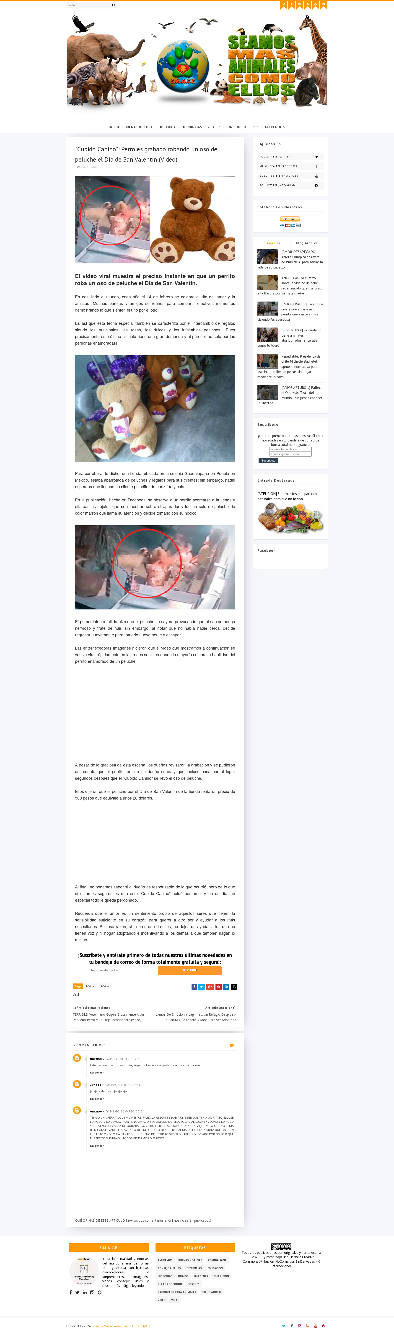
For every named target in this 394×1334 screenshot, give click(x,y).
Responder (97, 1072)
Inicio (114, 127)
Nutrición (221, 1276)
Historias (169, 127)
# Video (91, 986)
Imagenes (201, 1276)
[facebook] (291, 5)
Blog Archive (307, 243)
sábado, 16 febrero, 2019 (123, 1059)
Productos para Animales (177, 1292)
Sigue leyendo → (135, 1285)
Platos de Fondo (170, 1284)
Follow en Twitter (275, 156)
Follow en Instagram (278, 185)
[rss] (307, 5)
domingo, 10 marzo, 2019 (124, 1111)
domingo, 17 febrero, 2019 (121, 1085)
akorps (95, 1085)
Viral (212, 127)
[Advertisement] (155, 846)
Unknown (97, 1059)
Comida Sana (217, 1260)
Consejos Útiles (241, 127)
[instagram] (299, 5)
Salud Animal (212, 1292)
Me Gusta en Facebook (278, 166)
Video (85, 167)
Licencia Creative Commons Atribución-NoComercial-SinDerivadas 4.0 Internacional (281, 1261)
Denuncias (192, 127)
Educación (215, 1268)
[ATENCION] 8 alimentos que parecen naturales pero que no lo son (287, 496)
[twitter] (283, 5)
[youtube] (315, 5)
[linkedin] (85, 1292)
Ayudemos (165, 1260)
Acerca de (273, 127)
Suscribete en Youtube (279, 175)
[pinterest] (323, 5)
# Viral (105, 986)
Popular (274, 243)
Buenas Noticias (140, 127)
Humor (183, 1276)
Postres (194, 1284)
